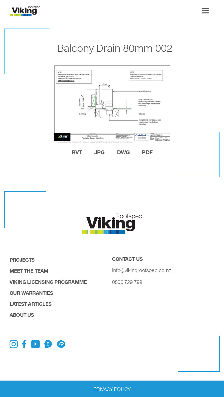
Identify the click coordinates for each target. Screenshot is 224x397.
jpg (99, 152)
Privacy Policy (112, 389)
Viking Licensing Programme (48, 282)
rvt (77, 152)
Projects (22, 260)
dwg (123, 152)
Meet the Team (29, 271)
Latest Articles (30, 304)
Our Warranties (31, 293)
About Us (22, 315)
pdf (147, 152)
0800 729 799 (127, 282)
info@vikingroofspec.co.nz (141, 270)
